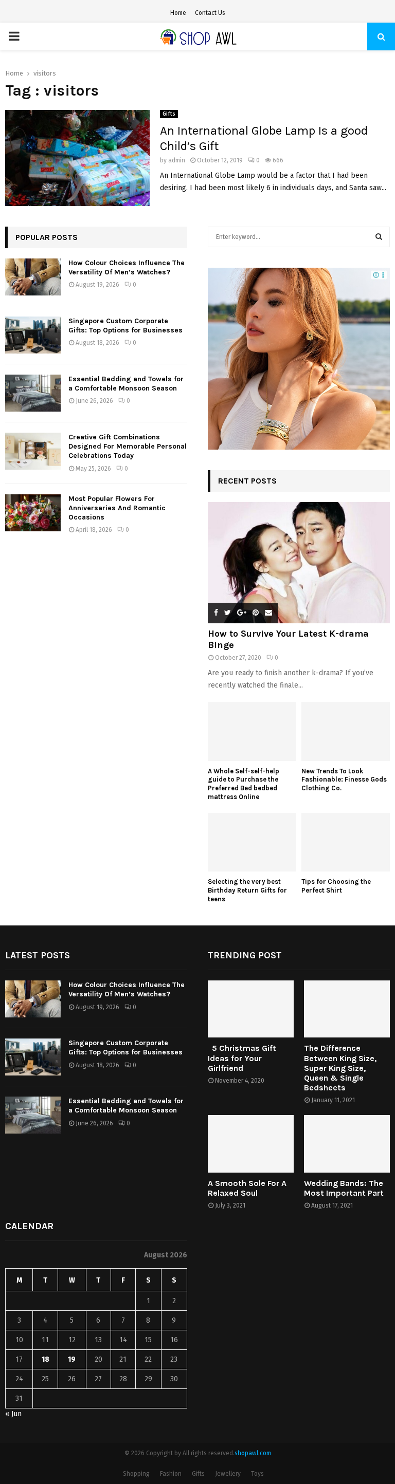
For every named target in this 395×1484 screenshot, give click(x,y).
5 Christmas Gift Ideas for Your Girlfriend (242, 1057)
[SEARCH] (379, 237)
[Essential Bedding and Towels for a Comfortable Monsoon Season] (33, 393)
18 (45, 1359)
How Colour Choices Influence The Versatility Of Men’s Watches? (126, 267)
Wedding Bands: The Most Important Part (344, 1188)
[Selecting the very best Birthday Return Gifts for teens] (252, 842)
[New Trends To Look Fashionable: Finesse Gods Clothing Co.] (345, 731)
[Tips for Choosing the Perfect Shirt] (345, 842)
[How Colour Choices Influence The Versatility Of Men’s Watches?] (33, 276)
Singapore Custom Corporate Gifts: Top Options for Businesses (125, 326)
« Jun (13, 1413)
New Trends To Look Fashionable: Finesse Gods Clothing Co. (344, 779)
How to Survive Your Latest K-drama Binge (288, 639)
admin (176, 160)
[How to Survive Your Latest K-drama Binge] (299, 562)
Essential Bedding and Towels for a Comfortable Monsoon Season (126, 384)
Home (178, 12)
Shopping (136, 1473)
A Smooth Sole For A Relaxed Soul (247, 1188)
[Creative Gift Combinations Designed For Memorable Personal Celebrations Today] (33, 451)
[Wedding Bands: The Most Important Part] (347, 1143)
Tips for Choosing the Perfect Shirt (336, 886)
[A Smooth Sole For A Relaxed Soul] (251, 1143)
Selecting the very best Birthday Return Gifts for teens (247, 890)
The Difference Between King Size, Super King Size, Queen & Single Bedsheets (340, 1067)
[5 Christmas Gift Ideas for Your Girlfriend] (251, 1008)
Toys (257, 1473)
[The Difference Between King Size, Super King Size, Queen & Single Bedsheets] (347, 1008)
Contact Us (210, 12)
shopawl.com (253, 1453)
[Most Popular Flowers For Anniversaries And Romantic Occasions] (33, 512)
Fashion (171, 1473)
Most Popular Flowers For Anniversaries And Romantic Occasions (117, 508)
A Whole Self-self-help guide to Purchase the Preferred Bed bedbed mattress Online (243, 784)
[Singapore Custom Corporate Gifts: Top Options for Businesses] (33, 335)
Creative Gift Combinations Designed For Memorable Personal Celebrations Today (127, 446)
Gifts (169, 114)
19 (72, 1359)
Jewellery (228, 1473)
